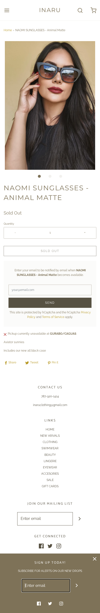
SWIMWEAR (50, 448)
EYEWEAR (50, 467)
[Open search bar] (80, 10)
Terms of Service (53, 317)
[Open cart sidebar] (93, 10)
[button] (50, 105)
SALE (50, 480)
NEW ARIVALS (50, 435)
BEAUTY (50, 455)
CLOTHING (50, 442)
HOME (50, 429)
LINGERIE (50, 461)
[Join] (79, 518)
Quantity (9, 223)
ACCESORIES (50, 473)
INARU (50, 10)
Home (8, 30)
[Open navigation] (6, 10)
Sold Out (50, 251)
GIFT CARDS (50, 486)
